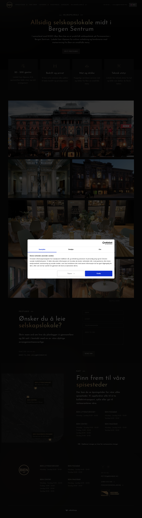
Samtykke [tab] (42, 249)
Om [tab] (100, 249)
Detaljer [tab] (71, 249)
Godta (99, 273)
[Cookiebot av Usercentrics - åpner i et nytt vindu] (103, 243)
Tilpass (69, 273)
